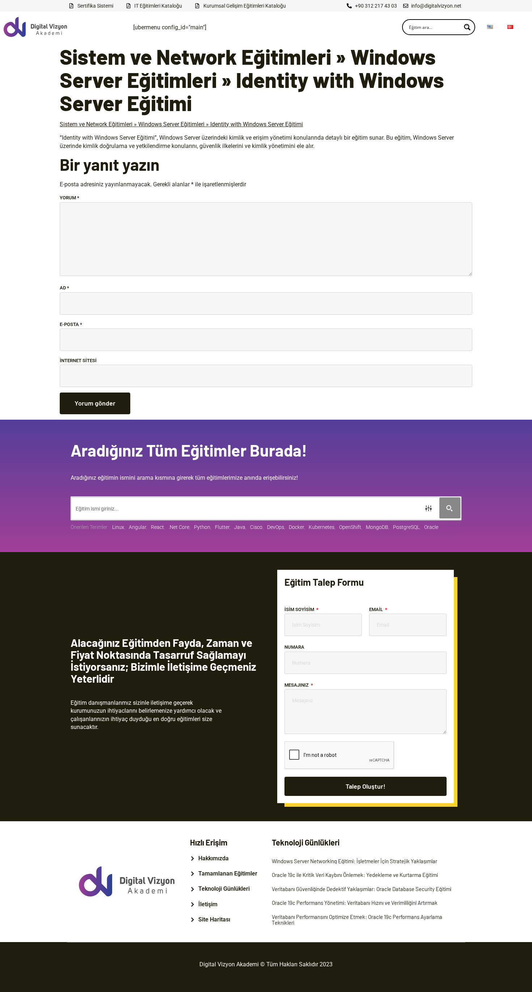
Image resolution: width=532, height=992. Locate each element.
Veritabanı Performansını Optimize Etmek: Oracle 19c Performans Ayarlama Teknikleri (357, 919)
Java (239, 527)
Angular (137, 527)
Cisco (256, 527)
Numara (294, 647)
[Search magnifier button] (467, 27)
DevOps (275, 527)
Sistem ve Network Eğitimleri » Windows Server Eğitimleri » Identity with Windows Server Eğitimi (181, 124)
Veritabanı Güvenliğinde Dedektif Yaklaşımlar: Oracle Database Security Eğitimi (361, 889)
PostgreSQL (406, 527)
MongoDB (377, 527)
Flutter (222, 527)
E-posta (71, 324)
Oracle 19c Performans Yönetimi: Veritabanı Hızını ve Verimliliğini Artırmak (355, 902)
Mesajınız (297, 685)
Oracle (431, 527)
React (157, 527)
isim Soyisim (299, 609)
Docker (296, 527)
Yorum (69, 197)
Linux (118, 527)
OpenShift (350, 527)
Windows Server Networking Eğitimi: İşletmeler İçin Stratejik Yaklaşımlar (354, 861)
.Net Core (179, 527)
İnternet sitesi (78, 360)
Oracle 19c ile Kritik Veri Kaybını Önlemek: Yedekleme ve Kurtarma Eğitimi (355, 875)
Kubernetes (321, 527)
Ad (64, 288)
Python (202, 527)
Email (376, 609)
